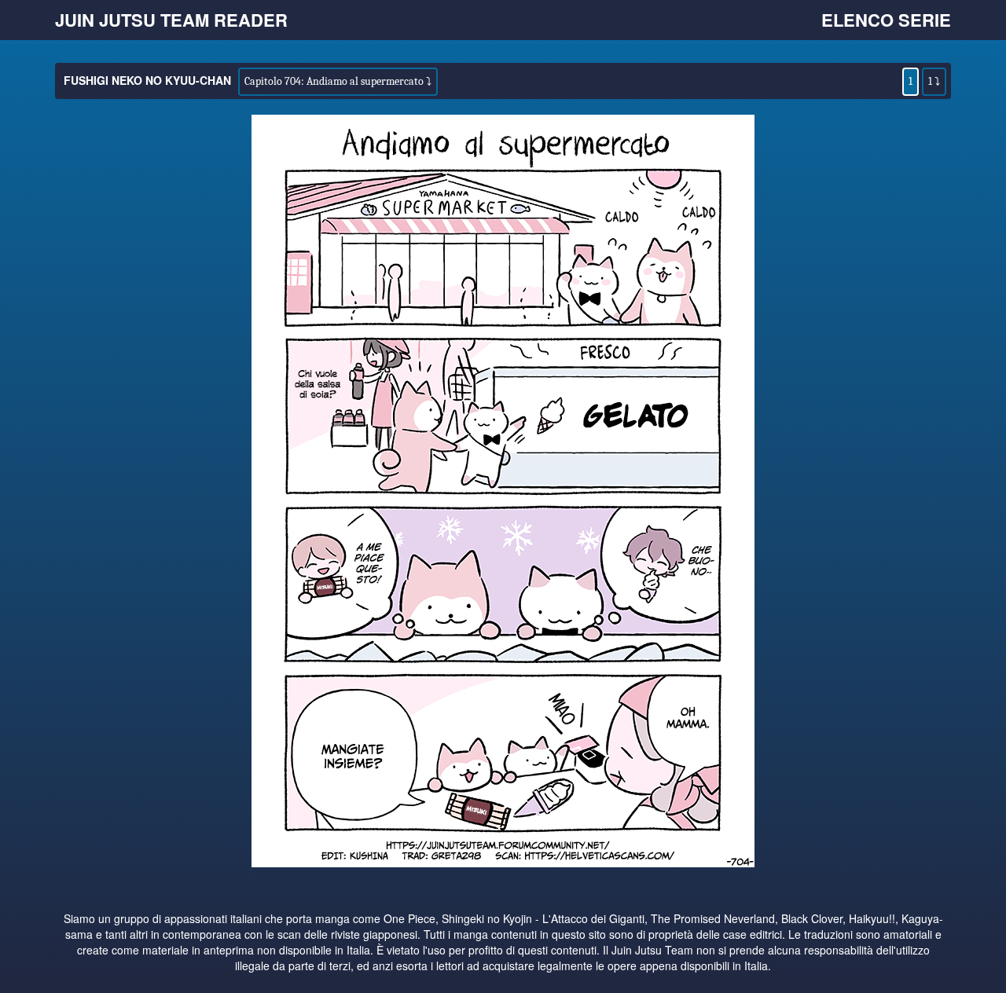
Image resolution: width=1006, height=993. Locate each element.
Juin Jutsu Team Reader (171, 19)
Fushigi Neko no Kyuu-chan (147, 80)
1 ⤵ (934, 81)
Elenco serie (886, 19)
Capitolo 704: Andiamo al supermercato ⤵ (337, 81)
